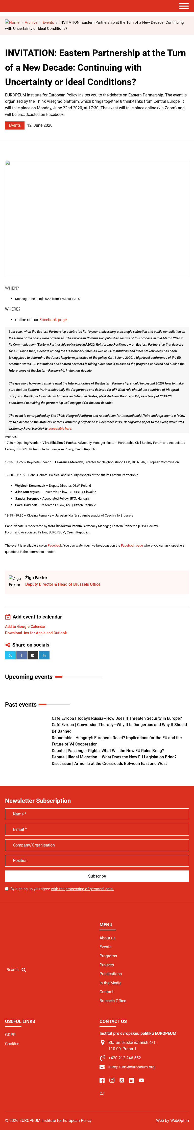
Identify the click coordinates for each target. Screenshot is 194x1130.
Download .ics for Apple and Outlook (36, 633)
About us (107, 938)
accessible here (59, 428)
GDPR (10, 1034)
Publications (111, 973)
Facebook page (53, 319)
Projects (107, 965)
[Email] (33, 655)
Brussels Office (113, 1000)
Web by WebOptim (172, 1120)
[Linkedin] (44, 655)
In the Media (111, 983)
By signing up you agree (62, 889)
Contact (106, 991)
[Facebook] (21, 655)
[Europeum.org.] (12, 22)
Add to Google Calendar (25, 626)
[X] (10, 655)
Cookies (12, 1043)
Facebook (55, 545)
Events (15, 125)
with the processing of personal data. (82, 889)
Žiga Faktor (36, 577)
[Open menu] (184, 6)
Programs (108, 956)
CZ (102, 1093)
